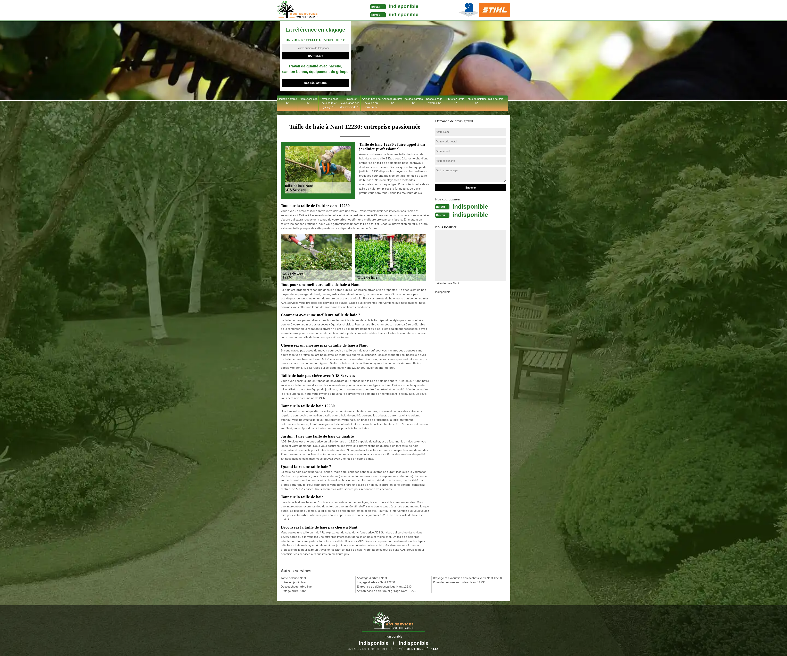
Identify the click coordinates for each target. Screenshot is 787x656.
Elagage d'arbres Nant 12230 (376, 582)
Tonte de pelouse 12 (476, 101)
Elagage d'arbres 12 (287, 101)
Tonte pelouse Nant (293, 578)
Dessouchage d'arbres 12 (434, 101)
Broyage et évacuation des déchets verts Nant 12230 (467, 578)
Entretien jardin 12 (455, 101)
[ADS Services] (308, 10)
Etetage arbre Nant (293, 590)
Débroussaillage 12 (308, 101)
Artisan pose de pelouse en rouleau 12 (371, 103)
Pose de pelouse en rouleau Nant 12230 (459, 582)
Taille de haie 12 (497, 98)
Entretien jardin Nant (294, 582)
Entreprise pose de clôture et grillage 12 (329, 103)
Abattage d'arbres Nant (372, 578)
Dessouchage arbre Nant (297, 586)
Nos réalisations (315, 82)
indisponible (403, 6)
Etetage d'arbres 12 (413, 101)
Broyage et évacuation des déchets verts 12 (350, 103)
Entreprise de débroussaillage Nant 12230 (384, 586)
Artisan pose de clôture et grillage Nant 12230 (386, 590)
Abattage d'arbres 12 (392, 101)
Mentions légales (423, 649)
